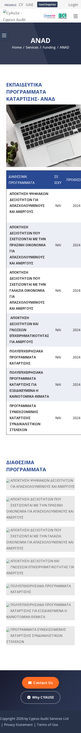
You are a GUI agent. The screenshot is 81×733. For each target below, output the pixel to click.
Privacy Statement (18, 724)
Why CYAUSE (43, 697)
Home (17, 47)
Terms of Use (47, 724)
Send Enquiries (47, 4)
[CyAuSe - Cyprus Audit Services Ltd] (18, 15)
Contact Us (43, 682)
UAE (29, 4)
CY (21, 4)
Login (73, 4)
